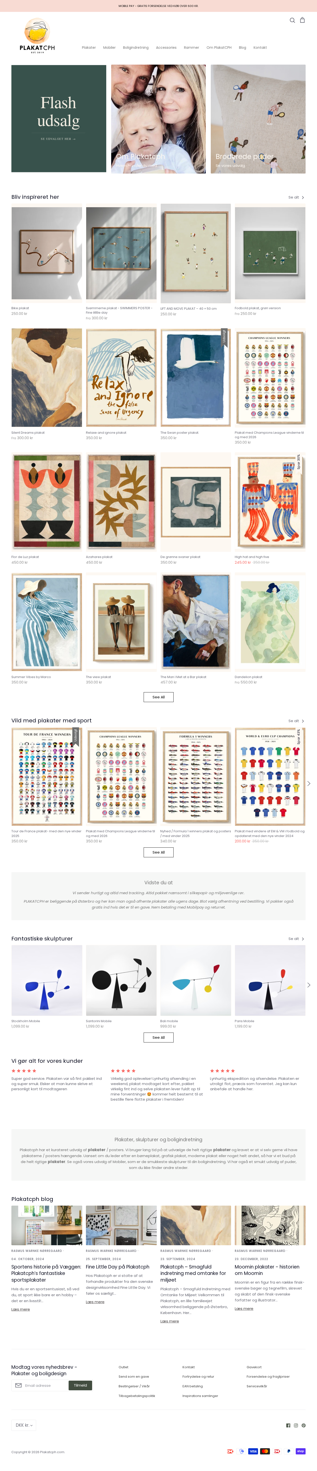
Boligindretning (136, 47)
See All (159, 697)
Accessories (166, 47)
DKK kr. (22, 1425)
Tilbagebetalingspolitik (137, 1396)
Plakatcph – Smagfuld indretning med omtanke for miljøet (193, 1273)
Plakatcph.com (52, 1452)
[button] (8, 783)
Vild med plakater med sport (51, 720)
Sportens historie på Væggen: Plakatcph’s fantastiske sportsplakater (46, 1273)
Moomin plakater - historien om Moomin (267, 1270)
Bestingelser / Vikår (134, 1386)
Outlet (123, 1367)
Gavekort (254, 1367)
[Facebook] (286, 1425)
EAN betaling (193, 1386)
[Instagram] (294, 1425)
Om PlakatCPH (219, 47)
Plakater (89, 47)
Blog (242, 47)
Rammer (191, 47)
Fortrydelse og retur (198, 1376)
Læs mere (20, 1309)
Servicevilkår (257, 1386)
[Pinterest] (302, 1425)
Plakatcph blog (32, 1199)
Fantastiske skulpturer (42, 938)
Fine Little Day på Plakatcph (117, 1267)
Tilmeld (80, 1385)
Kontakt (260, 47)
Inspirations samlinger (200, 1396)
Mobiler (109, 47)
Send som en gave (134, 1376)
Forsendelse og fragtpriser (268, 1376)
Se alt (294, 197)
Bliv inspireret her (35, 197)
